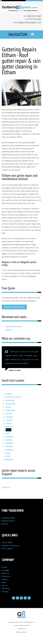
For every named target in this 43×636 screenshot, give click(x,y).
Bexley (8, 406)
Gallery (5, 579)
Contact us (6, 576)
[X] (21, 598)
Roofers (9, 329)
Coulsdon (9, 416)
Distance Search (8, 521)
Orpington (9, 449)
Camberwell (10, 410)
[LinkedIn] (25, 598)
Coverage (5, 570)
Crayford (9, 420)
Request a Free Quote (14, 306)
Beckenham (10, 400)
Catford (9, 413)
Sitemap (5, 591)
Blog (4, 582)
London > (9, 393)
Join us (4, 585)
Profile (4, 567)
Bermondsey (10, 403)
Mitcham (9, 446)
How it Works (7, 542)
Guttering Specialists (14, 326)
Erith (7, 433)
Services (5, 524)
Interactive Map (8, 518)
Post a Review (7, 548)
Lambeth (9, 439)
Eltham (8, 429)
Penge (8, 452)
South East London (13, 396)
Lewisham (9, 443)
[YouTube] (29, 598)
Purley (8, 456)
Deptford (9, 426)
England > (6, 487)
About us (5, 573)
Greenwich (10, 436)
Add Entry (6, 588)
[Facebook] (13, 598)
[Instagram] (17, 598)
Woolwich (9, 459)
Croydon (9, 423)
